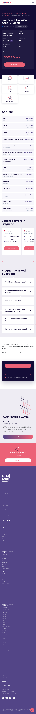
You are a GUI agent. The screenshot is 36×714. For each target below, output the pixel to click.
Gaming (4, 509)
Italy (3, 644)
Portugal (4, 660)
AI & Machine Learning (8, 513)
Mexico (4, 566)
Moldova (4, 652)
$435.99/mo (11, 248)
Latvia (3, 646)
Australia (4, 607)
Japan (3, 579)
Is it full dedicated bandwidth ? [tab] (16, 320)
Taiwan (4, 589)
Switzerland (5, 675)
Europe (17, 13)
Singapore (4, 585)
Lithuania (4, 648)
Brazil (3, 556)
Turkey (4, 593)
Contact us (17, 460)
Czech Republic (6, 626)
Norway (4, 656)
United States (5, 568)
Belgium (4, 618)
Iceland (4, 640)
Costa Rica (4, 564)
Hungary (4, 638)
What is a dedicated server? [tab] (15, 282)
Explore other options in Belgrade (17, 260)
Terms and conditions (8, 691)
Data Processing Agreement (9, 693)
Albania (4, 614)
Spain (3, 671)
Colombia (4, 562)
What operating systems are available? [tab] (15, 291)
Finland (4, 630)
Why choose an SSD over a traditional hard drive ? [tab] (15, 310)
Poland (4, 658)
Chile (3, 560)
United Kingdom (6, 678)
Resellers (4, 497)
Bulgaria (4, 622)
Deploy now (13, 64)
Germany (4, 634)
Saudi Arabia (5, 583)
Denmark (4, 628)
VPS (3, 527)
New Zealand (5, 609)
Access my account (18, 372)
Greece (4, 636)
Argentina (4, 554)
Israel (3, 577)
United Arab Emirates (8, 595)
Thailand (4, 591)
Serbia (24, 13)
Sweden (4, 674)
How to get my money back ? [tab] (16, 329)
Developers (5, 491)
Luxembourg (5, 650)
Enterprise (4, 489)
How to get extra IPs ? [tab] (13, 301)
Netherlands (5, 654)
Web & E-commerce (7, 511)
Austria (4, 616)
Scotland (4, 664)
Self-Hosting (5, 515)
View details (11, 252)
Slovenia (4, 670)
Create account (17, 365)
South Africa (5, 542)
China (3, 573)
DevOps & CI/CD (6, 517)
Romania (4, 662)
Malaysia (4, 581)
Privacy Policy (5, 689)
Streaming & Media (7, 519)
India (3, 575)
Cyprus (4, 624)
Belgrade (6, 15)
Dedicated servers (7, 13)
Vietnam (4, 597)
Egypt (3, 538)
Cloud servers (6, 520)
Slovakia (4, 668)
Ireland (4, 642)
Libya (3, 540)
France (4, 632)
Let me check (17, 436)
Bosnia (4, 620)
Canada (4, 558)
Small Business (6, 493)
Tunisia (4, 544)
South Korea (5, 587)
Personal (4, 495)
